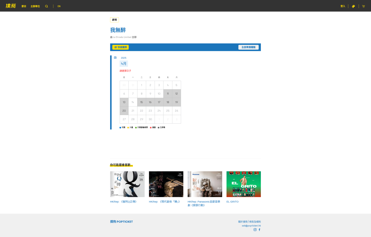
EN (59, 6)
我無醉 (118, 30)
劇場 (114, 19)
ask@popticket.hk (251, 225)
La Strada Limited (122, 37)
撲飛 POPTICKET (121, 222)
